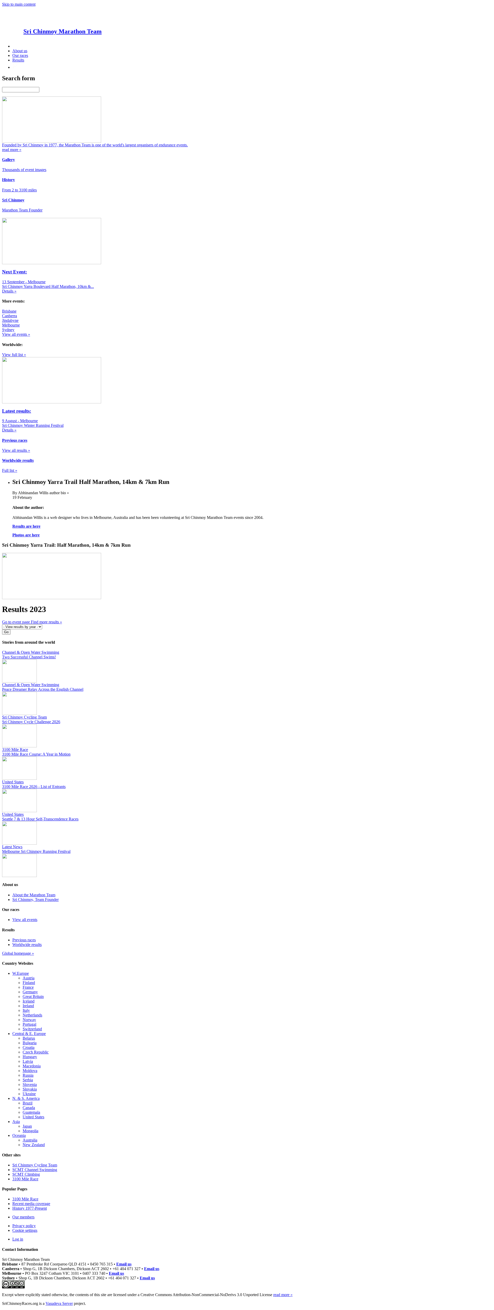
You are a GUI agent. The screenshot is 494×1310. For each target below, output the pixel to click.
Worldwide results (27, 944)
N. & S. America (26, 1098)
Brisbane (9, 311)
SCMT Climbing (26, 1174)
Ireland (28, 1006)
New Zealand (34, 1145)
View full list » (14, 354)
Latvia (28, 1061)
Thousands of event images (24, 169)
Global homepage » (18, 953)
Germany (30, 992)
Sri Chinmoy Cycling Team (34, 1165)
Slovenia (30, 1084)
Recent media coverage (31, 1203)
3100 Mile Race (25, 1179)
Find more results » (46, 622)
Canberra (9, 316)
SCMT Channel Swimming (34, 1169)
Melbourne (11, 325)
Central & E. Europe (29, 1033)
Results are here (26, 526)
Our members (23, 1217)
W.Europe (20, 973)
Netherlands (32, 1015)
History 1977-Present (29, 1208)
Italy (26, 1010)
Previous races (24, 940)
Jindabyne (10, 320)
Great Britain (33, 996)
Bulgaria (30, 1043)
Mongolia (30, 1131)
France (28, 987)
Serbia (28, 1080)
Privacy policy (24, 1226)
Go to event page (16, 622)
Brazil (27, 1103)
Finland (29, 982)
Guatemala (31, 1112)
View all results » (16, 450)
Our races (20, 55)
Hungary (30, 1057)
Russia (28, 1075)
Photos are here (26, 535)
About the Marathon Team (33, 895)
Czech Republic (36, 1052)
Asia (16, 1121)
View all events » (16, 334)
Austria (28, 978)
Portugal (29, 1024)
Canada (29, 1107)
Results (18, 60)
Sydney (8, 330)
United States (33, 1117)
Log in (17, 1239)
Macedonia (32, 1066)
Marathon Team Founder (22, 210)
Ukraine (29, 1094)
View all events (24, 919)
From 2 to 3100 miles (19, 190)
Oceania (19, 1135)
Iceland (28, 1001)
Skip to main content (19, 4)
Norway (29, 1019)
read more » (283, 1295)
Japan (27, 1126)
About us (19, 51)
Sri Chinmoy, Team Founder (35, 899)
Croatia (28, 1047)
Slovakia (30, 1089)
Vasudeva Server (59, 1303)
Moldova (30, 1070)
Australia (30, 1140)
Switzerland (32, 1029)
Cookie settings (24, 1230)
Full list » (9, 470)
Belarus (29, 1038)
